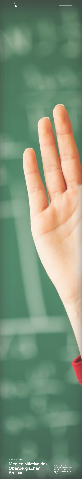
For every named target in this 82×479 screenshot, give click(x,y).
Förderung (35, 4)
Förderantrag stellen (65, 4)
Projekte (42, 4)
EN (55, 4)
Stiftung (29, 4)
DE (53, 4)
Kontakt (49, 4)
